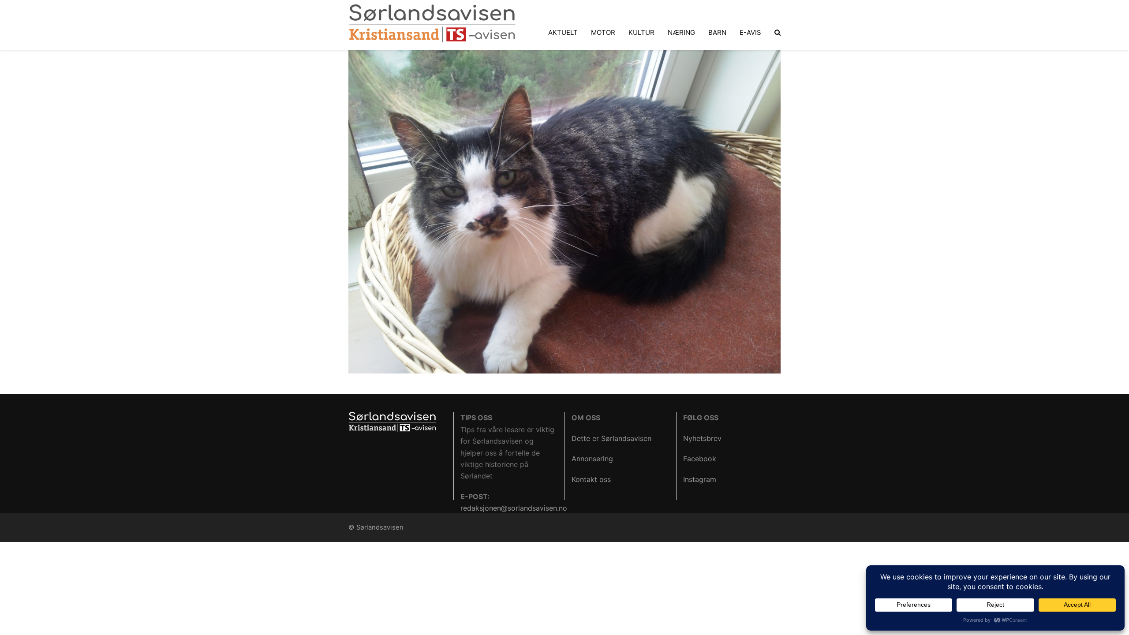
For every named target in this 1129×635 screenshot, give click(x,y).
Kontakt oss (591, 479)
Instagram (699, 479)
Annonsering (592, 458)
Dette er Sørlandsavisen (611, 438)
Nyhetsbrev (702, 438)
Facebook (699, 458)
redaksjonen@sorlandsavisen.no (513, 508)
